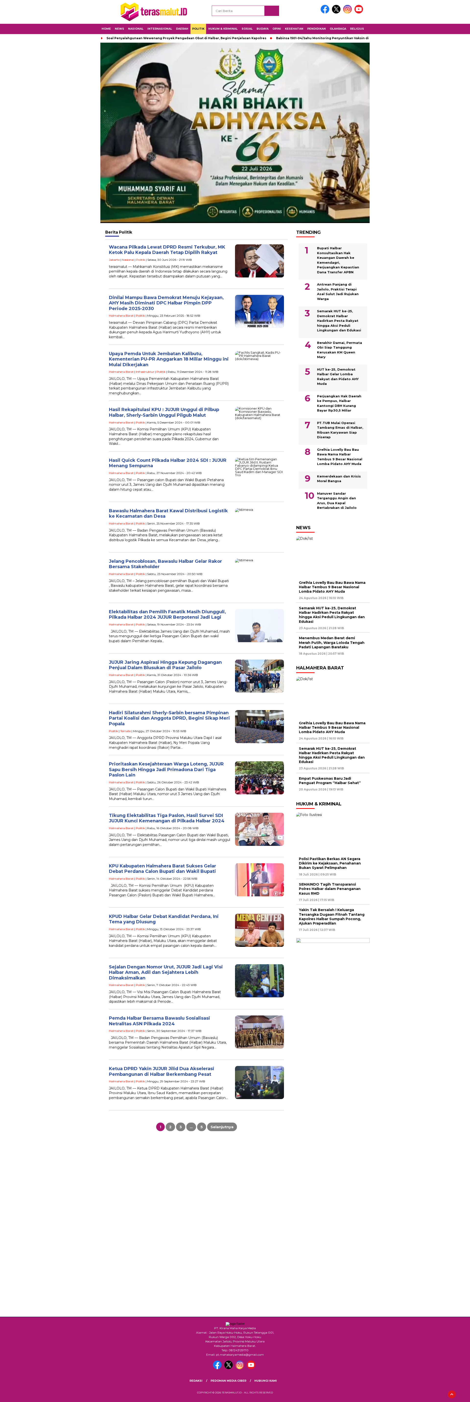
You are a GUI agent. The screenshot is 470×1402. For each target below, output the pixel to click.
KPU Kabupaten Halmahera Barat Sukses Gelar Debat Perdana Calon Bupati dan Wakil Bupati (162, 868)
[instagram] (348, 12)
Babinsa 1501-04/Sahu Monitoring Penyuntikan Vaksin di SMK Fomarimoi (335, 38)
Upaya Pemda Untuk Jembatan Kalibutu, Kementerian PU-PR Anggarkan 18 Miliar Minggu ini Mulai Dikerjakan (169, 359)
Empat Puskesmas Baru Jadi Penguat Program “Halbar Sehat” (330, 780)
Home (106, 28)
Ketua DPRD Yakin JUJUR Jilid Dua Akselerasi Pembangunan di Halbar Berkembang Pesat (161, 1071)
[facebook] (326, 12)
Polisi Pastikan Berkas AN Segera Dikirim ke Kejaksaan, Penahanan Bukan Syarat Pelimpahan (330, 863)
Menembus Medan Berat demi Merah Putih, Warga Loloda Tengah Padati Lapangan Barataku (331, 642)
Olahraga (338, 28)
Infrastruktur (145, 372)
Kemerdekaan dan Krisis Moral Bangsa (339, 478)
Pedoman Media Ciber (228, 1380)
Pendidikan (316, 28)
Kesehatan (294, 28)
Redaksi (195, 1380)
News (119, 28)
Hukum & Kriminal (223, 28)
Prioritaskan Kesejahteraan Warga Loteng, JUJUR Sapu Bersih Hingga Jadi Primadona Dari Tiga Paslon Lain (166, 769)
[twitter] (337, 12)
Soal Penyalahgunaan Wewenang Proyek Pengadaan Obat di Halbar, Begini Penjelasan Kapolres (186, 38)
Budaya (263, 28)
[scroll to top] (452, 1394)
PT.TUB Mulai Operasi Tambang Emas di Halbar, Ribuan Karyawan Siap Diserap (340, 430)
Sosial (247, 28)
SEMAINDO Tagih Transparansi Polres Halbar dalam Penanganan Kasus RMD (330, 888)
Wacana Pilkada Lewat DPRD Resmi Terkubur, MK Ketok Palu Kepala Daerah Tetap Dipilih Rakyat (167, 249)
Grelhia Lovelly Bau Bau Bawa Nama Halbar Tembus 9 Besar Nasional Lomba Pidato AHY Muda (339, 457)
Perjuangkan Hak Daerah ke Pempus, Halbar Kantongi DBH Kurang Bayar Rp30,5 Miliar (339, 403)
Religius (357, 28)
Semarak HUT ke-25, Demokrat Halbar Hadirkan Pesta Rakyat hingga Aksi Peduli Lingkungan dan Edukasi (339, 320)
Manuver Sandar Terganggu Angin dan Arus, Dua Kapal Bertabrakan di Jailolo (337, 500)
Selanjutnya (222, 1127)
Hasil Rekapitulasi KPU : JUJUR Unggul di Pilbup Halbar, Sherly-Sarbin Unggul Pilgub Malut (164, 412)
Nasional (135, 28)
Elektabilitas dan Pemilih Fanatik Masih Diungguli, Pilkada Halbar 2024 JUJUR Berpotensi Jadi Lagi (167, 614)
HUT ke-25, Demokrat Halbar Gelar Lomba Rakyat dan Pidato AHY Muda (338, 376)
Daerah (182, 28)
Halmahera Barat (121, 315)
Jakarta (114, 260)
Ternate (125, 731)
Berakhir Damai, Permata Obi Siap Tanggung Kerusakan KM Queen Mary (339, 350)
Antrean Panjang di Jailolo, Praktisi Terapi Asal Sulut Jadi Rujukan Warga (338, 291)
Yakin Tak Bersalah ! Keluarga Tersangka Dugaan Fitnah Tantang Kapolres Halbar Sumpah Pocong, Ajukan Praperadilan (331, 917)
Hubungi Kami (265, 1380)
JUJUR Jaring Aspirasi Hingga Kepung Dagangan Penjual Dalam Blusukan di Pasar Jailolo (165, 665)
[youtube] (359, 12)
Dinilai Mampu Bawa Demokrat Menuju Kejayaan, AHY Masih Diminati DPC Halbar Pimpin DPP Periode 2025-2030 (166, 303)
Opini (276, 28)
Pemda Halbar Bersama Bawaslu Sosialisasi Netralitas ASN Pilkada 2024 (159, 1020)
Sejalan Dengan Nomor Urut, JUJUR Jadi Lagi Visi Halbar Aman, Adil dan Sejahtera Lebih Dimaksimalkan (166, 972)
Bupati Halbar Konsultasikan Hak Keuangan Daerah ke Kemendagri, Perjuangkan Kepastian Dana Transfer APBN (338, 260)
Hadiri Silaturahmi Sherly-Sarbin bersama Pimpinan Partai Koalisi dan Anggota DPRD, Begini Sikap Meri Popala (169, 718)
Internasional (159, 28)
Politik (198, 28)
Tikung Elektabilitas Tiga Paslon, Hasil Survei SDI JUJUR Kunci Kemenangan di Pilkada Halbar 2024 (166, 818)
